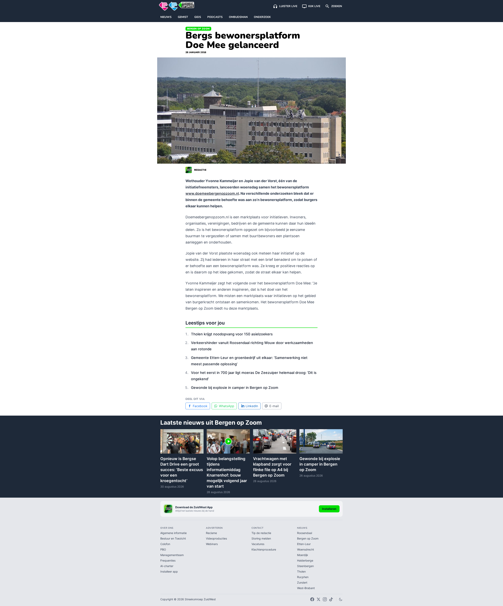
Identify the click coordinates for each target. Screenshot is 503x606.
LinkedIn (252, 406)
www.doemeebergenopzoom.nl (212, 193)
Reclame (211, 533)
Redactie (200, 170)
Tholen (301, 571)
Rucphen (302, 577)
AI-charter (166, 566)
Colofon (165, 544)
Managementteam (172, 555)
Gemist (183, 17)
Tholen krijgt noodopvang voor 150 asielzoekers (232, 334)
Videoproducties (216, 538)
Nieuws (166, 17)
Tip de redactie (261, 533)
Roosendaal (304, 533)
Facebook (200, 406)
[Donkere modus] (341, 599)
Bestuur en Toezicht (173, 538)
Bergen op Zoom (198, 28)
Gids (197, 17)
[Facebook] (312, 599)
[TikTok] (331, 599)
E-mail (274, 406)
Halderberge (305, 560)
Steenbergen (305, 566)
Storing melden (261, 538)
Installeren (329, 508)
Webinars (212, 544)
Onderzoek (262, 17)
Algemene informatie (173, 533)
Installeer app (169, 571)
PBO (163, 549)
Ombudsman (238, 17)
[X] (318, 599)
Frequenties (167, 560)
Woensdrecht (305, 549)
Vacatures (258, 544)
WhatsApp (226, 406)
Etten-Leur (304, 544)
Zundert (302, 582)
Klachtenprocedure (264, 549)
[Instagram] (325, 599)
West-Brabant (306, 588)
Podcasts (215, 17)
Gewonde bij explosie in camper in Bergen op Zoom (234, 388)
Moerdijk (302, 555)
